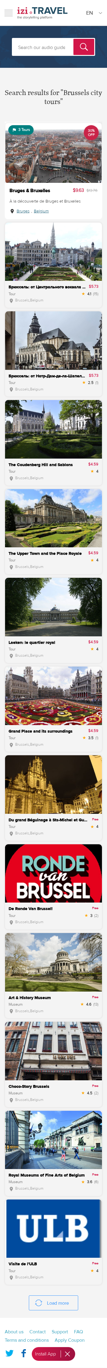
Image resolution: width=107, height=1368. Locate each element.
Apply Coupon (70, 1340)
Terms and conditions (27, 1340)
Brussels (22, 300)
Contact (37, 1332)
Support (60, 1332)
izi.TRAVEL (42, 13)
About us (14, 1332)
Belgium (41, 211)
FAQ (78, 1332)
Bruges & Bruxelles (30, 191)
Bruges (23, 211)
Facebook (23, 1352)
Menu (8, 13)
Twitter (9, 1352)
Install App (45, 1354)
